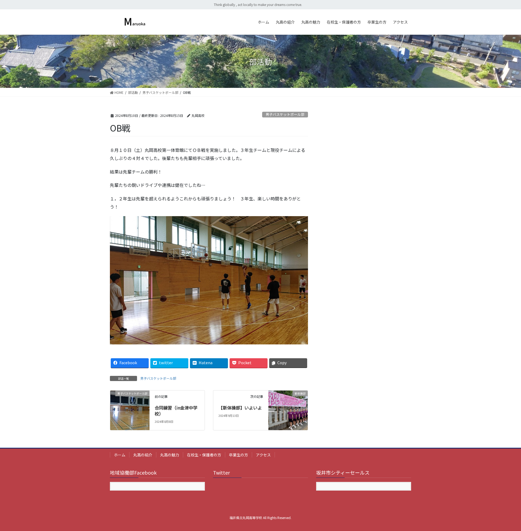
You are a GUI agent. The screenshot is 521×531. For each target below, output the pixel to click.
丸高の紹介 (142, 455)
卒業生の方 (238, 455)
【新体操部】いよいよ (240, 407)
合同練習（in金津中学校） (176, 410)
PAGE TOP (505, 510)
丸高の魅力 (169, 455)
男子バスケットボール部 (285, 114)
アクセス (263, 455)
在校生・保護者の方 (204, 455)
